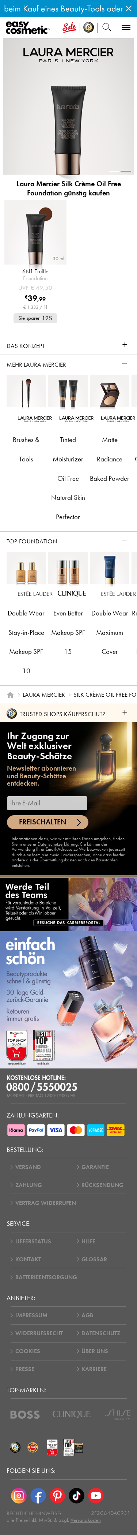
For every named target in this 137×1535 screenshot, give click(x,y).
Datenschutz (100, 1333)
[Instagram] (18, 1495)
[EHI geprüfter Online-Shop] (33, 1447)
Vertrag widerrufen (45, 1203)
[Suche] (107, 28)
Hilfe (88, 1241)
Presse (24, 1369)
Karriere (94, 1369)
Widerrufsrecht (39, 1333)
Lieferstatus (33, 1241)
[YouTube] (96, 1495)
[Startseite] (10, 695)
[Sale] (69, 28)
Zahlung (28, 1185)
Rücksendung (102, 1185)
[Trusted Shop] (89, 28)
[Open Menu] (29, 28)
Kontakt (28, 1259)
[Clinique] (71, 1414)
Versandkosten (86, 1520)
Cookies (27, 1351)
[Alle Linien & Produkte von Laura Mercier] (68, 55)
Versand (28, 1167)
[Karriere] (68, 904)
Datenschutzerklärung (58, 844)
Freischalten (42, 822)
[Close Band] (128, 8)
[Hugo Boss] (25, 1414)
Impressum (31, 1315)
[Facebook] (38, 1495)
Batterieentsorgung (46, 1277)
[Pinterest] (57, 1495)
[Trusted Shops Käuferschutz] (15, 1447)
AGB (87, 1315)
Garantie (95, 1167)
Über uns (94, 1351)
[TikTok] (76, 1495)
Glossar (94, 1259)
